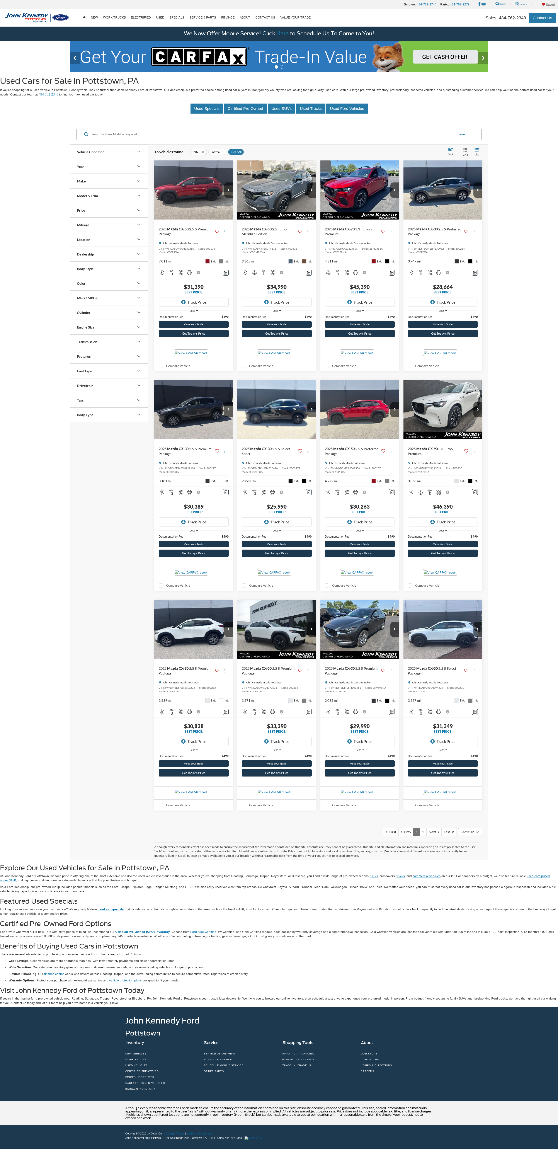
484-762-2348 (48, 94)
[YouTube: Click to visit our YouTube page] (483, 4)
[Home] (84, 17)
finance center (54, 974)
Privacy (180, 1133)
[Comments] (226, 273)
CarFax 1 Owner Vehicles (145, 1083)
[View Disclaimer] (198, 272)
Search (463, 134)
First (391, 832)
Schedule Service (218, 1059)
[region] (194, 317)
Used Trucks (311, 108)
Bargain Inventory (140, 1089)
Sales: (506, 17)
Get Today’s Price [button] (193, 333)
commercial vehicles (427, 876)
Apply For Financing (298, 1053)
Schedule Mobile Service (223, 1065)
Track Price (196, 302)
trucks (400, 876)
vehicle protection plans (125, 980)
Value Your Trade (295, 17)
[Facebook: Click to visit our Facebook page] (479, 4)
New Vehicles (135, 1053)
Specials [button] (177, 17)
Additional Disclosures (199, 1133)
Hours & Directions (376, 1065)
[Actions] (225, 231)
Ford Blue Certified (203, 931)
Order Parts (214, 1071)
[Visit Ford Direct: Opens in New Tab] (254, 1137)
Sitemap (169, 1133)
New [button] (94, 17)
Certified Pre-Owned (245, 108)
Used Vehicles (136, 1065)
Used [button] (160, 17)
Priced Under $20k (139, 1077)
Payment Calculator (298, 1059)
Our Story (369, 1053)
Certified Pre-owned (142, 1071)
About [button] (245, 17)
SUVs (374, 876)
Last (448, 832)
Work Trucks (135, 1059)
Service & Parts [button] (202, 17)
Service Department (220, 1053)
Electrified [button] (141, 17)
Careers (367, 1071)
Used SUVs (281, 108)
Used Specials (206, 108)
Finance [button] (228, 17)
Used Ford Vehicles (347, 108)
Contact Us (542, 18)
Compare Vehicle (178, 366)
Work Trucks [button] (114, 17)
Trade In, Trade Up (297, 1065)
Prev (406, 832)
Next (433, 832)
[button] (228, 190)
